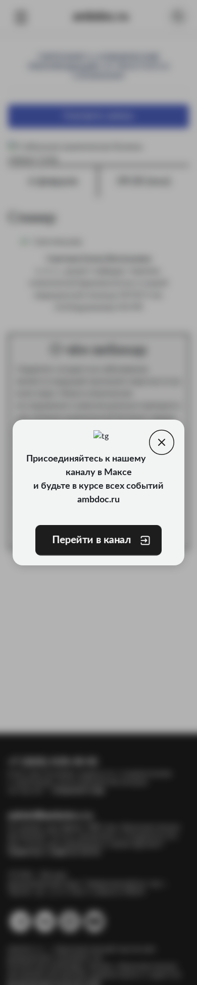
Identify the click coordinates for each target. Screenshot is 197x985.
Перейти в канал (91, 540)
